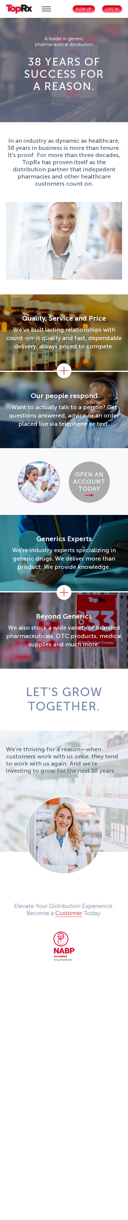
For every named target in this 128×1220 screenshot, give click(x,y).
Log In (112, 9)
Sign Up (83, 9)
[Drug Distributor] (64, 946)
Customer (68, 913)
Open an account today (89, 481)
